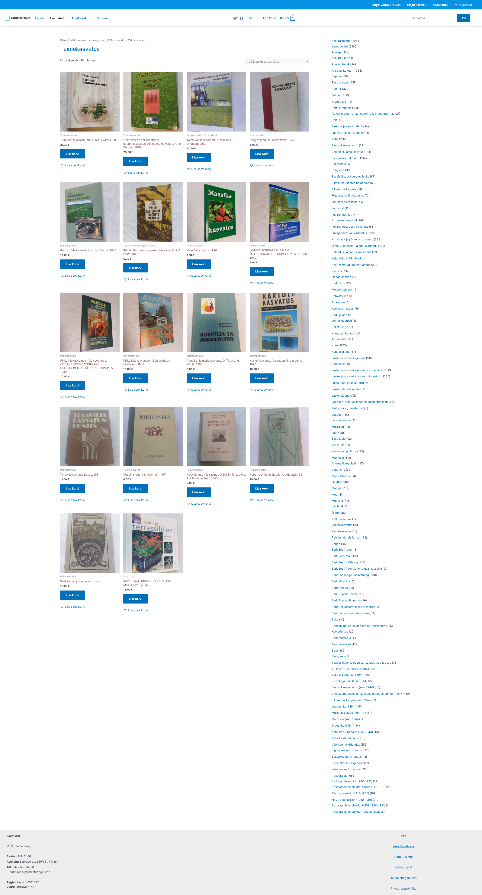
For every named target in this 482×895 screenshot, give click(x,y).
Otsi (463, 18)
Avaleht (39, 18)
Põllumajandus (117, 40)
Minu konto (463, 4)
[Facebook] (241, 18)
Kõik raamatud (79, 40)
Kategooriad (98, 40)
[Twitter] (250, 18)
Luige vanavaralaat (386, 4)
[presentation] (65, 18)
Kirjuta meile (416, 4)
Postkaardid (80, 18)
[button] (72, 165)
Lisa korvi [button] (72, 154)
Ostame (102, 18)
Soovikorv (440, 4)
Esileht (64, 40)
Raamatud (57, 18)
